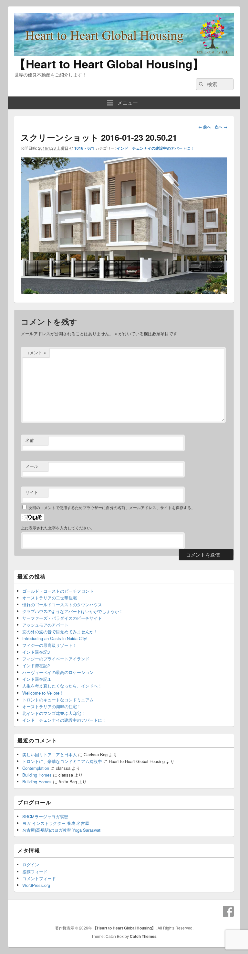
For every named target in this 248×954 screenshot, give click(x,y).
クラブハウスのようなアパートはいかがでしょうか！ (72, 611)
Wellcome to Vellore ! (42, 693)
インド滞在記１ (37, 679)
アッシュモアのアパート (45, 625)
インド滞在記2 (36, 665)
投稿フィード (34, 872)
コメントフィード (39, 878)
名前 (30, 440)
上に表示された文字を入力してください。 (58, 527)
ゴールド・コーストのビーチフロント (58, 591)
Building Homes (37, 775)
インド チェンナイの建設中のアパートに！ (155, 148)
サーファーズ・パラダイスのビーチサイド (62, 618)
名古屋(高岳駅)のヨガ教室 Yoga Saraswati (61, 830)
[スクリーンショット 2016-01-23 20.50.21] (124, 292)
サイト (32, 492)
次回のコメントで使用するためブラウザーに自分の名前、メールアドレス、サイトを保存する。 (111, 507)
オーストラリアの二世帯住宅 (49, 598)
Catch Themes (143, 936)
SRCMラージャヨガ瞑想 (45, 816)
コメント (36, 352)
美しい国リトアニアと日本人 (49, 754)
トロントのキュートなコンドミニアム (58, 700)
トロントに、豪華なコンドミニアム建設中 (62, 761)
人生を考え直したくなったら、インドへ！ (62, 686)
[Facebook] (228, 911)
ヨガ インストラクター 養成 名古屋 (55, 823)
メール (32, 466)
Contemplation (35, 768)
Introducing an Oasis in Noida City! (55, 638)
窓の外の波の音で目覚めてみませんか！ (60, 631)
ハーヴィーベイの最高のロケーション (58, 672)
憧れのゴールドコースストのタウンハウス (62, 604)
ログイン (30, 864)
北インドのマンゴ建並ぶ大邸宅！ (53, 713)
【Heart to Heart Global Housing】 (109, 63)
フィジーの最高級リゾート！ (49, 645)
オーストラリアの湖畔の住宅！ (51, 706)
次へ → (221, 127)
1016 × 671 (84, 148)
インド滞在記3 (36, 652)
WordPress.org (36, 885)
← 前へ (204, 127)
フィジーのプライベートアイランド (55, 659)
